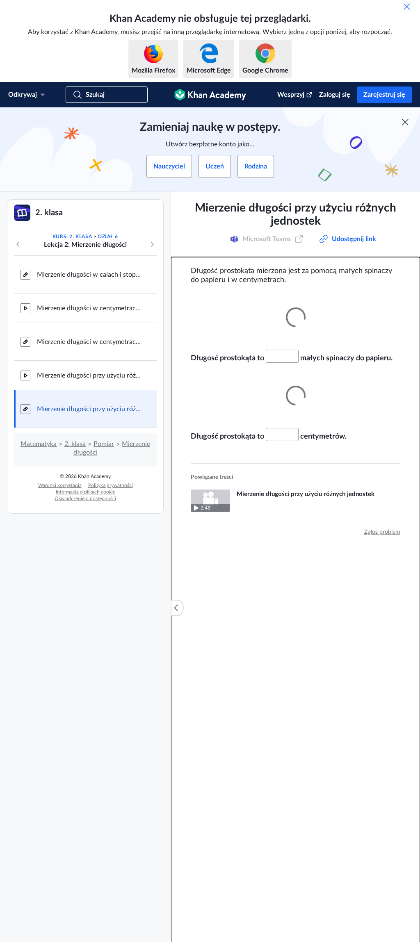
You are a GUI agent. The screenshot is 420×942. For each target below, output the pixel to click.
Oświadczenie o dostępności (85, 498)
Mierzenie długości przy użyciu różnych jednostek (90, 375)
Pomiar (104, 444)
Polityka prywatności (110, 485)
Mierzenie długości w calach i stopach (90, 274)
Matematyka (39, 444)
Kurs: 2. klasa (72, 236)
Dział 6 (108, 236)
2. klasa (75, 444)
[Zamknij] (406, 6)
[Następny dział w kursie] (152, 244)
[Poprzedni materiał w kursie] (18, 244)
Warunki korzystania (60, 485)
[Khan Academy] (210, 94)
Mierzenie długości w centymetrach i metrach (90, 308)
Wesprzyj (290, 94)
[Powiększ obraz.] (295, 317)
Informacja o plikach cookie (85, 491)
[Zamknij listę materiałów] (177, 608)
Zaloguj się (334, 94)
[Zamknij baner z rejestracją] (405, 122)
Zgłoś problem (382, 532)
